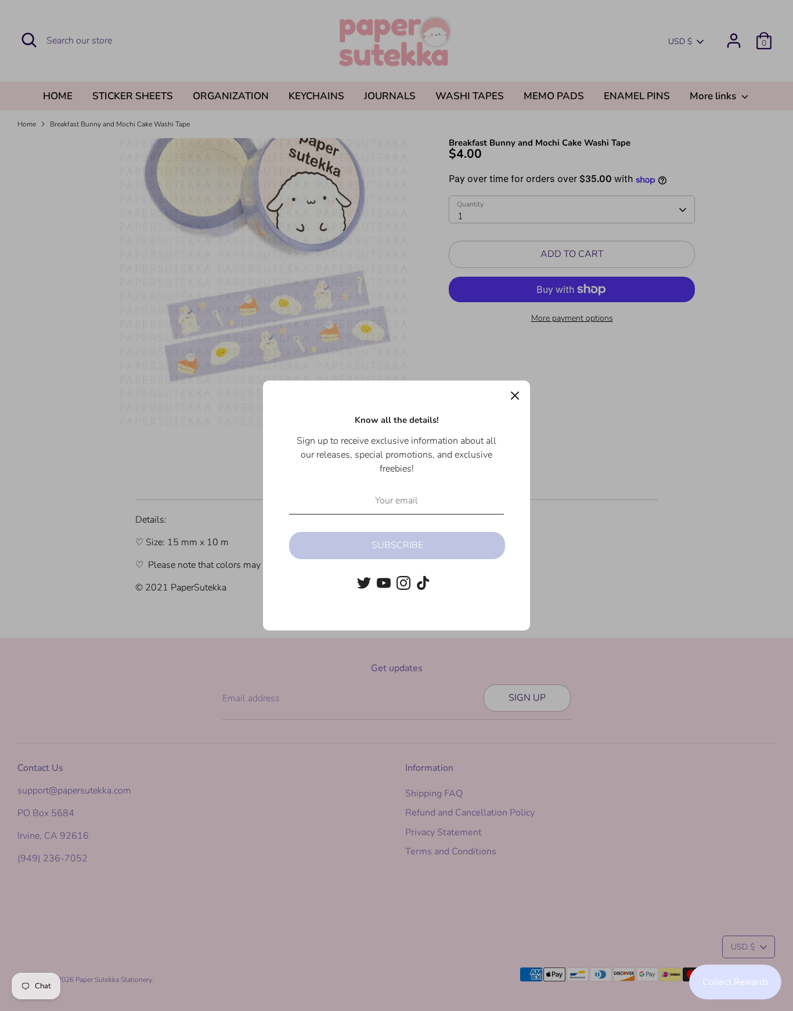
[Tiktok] (423, 583)
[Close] (515, 395)
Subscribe (397, 545)
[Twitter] (364, 583)
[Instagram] (403, 583)
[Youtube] (384, 583)
